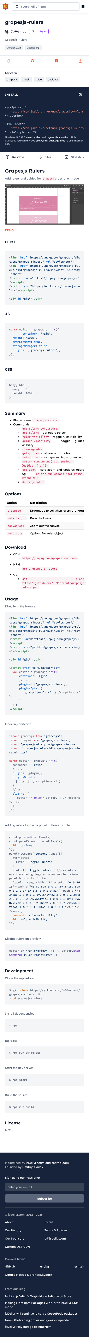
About (9, 1222)
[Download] (80, 61)
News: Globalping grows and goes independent (38, 1320)
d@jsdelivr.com (55, 1238)
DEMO (9, 230)
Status (48, 1222)
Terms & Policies (55, 1230)
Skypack (46, 1275)
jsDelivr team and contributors (47, 1163)
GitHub (10, 1266)
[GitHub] (32, 61)
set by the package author (44, 137)
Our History (13, 1230)
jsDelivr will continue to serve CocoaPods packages (41, 1313)
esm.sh (79, 1266)
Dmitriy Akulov (32, 1167)
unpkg (44, 1266)
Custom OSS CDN (17, 1247)
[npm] (56, 61)
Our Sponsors (14, 1238)
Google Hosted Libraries (22, 1275)
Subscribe (44, 1198)
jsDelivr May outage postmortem (28, 1327)
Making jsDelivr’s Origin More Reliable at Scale (38, 1296)
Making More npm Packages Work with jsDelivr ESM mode (41, 1305)
